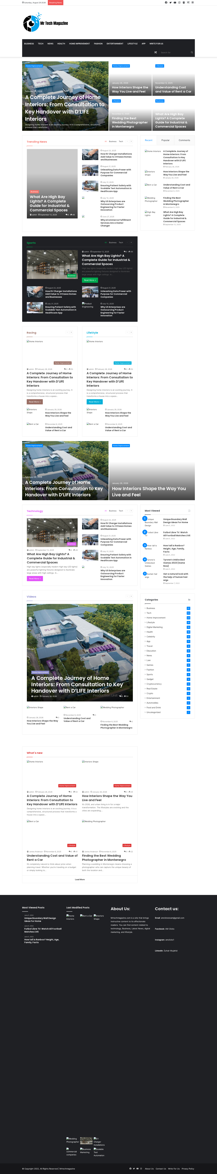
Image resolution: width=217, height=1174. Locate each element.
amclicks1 (169, 940)
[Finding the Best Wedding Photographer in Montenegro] (130, 113)
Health (61, 43)
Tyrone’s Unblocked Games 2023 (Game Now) (174, 562)
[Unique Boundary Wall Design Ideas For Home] (153, 523)
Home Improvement (79, 43)
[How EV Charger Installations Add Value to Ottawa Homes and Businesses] (90, 154)
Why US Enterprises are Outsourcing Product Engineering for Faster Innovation (113, 206)
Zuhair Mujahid (170, 950)
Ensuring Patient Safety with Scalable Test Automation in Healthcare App (116, 188)
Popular (165, 140)
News (50, 43)
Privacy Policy (188, 1168)
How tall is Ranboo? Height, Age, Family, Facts (174, 548)
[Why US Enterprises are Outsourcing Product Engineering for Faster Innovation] (83, 198)
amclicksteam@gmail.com (172, 918)
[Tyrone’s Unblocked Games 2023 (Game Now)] (153, 563)
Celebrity (151, 636)
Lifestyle (133, 43)
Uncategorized (153, 712)
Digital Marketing (155, 627)
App (143, 43)
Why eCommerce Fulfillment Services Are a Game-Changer (116, 222)
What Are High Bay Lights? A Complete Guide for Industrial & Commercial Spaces (171, 120)
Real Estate (152, 688)
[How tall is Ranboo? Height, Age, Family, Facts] (153, 549)
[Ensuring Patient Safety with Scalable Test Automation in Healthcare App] (90, 186)
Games (150, 665)
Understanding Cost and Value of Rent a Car (173, 89)
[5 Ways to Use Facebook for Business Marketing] (86, 1151)
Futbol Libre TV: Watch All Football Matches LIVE (176, 534)
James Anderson (36, 851)
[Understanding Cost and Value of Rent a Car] (173, 78)
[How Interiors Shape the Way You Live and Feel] (130, 78)
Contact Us (161, 1168)
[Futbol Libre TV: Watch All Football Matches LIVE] (153, 536)
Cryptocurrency (154, 684)
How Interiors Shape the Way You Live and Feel (130, 89)
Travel (149, 646)
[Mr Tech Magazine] (45, 22)
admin (34, 215)
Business (29, 43)
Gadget (150, 679)
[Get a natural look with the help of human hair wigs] (153, 578)
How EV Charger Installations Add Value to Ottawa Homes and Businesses (116, 156)
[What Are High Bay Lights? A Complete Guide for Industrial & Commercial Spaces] (52, 183)
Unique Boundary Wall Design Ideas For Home (175, 521)
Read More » (90, 280)
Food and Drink (154, 707)
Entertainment (115, 43)
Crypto (150, 693)
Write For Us (156, 43)
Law (149, 660)
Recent (148, 140)
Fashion (98, 43)
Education (151, 651)
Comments (184, 140)
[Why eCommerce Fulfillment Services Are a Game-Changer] (83, 216)
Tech (40, 43)
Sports (150, 674)
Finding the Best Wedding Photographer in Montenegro (130, 122)
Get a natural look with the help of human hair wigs (175, 577)
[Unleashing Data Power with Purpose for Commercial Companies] (90, 170)
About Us (149, 1168)
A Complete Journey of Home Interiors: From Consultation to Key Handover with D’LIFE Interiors (65, 108)
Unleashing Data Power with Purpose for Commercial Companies (116, 172)
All (106, 141)
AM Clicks (169, 929)
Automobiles (152, 703)
